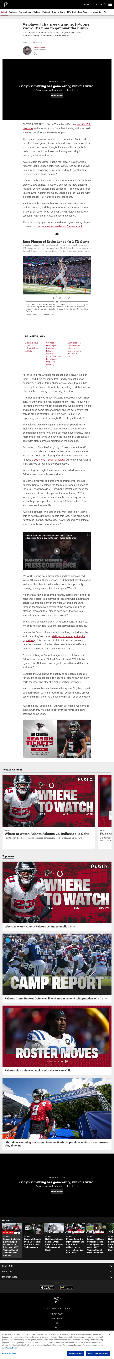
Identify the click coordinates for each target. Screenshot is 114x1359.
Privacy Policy (57, 1314)
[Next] (69, 297)
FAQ (57, 1323)
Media (57, 1327)
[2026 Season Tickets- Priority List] (57, 739)
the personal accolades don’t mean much (60, 226)
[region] (57, 1344)
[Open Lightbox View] (57, 287)
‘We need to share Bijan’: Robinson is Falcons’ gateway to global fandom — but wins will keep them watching (53, 354)
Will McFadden (39, 47)
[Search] (105, 4)
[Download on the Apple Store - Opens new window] (47, 1287)
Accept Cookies (75, 1353)
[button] (57, 95)
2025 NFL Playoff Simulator (49, 459)
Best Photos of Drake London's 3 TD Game (56, 241)
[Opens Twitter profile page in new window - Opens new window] (35, 53)
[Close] (109, 1335)
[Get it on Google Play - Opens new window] (66, 1288)
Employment (57, 1318)
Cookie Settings (9, 1353)
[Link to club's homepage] (5, 3)
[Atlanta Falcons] (57, 1300)
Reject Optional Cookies (98, 1353)
